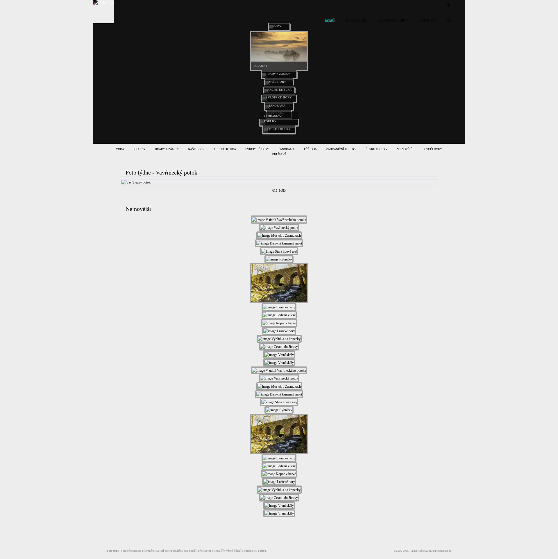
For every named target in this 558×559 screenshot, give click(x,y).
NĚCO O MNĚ (356, 20)
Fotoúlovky (432, 149)
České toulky (376, 149)
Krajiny (139, 149)
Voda (120, 149)
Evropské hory (257, 149)
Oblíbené (279, 154)
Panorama (286, 149)
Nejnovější (405, 149)
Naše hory (196, 149)
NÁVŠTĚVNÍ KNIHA (393, 20)
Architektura (225, 149)
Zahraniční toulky (341, 149)
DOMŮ (330, 20)
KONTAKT (427, 20)
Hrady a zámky (167, 149)
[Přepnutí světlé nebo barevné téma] (448, 5)
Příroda (310, 149)
